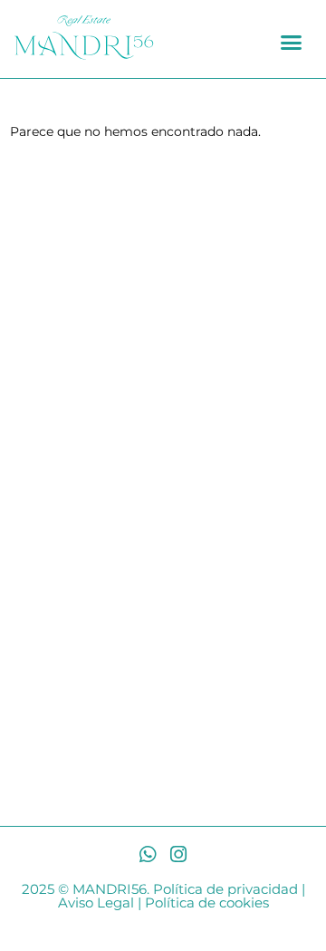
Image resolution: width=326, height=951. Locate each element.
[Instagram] (178, 854)
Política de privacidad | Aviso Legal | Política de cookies (181, 895)
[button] (291, 42)
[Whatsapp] (148, 854)
